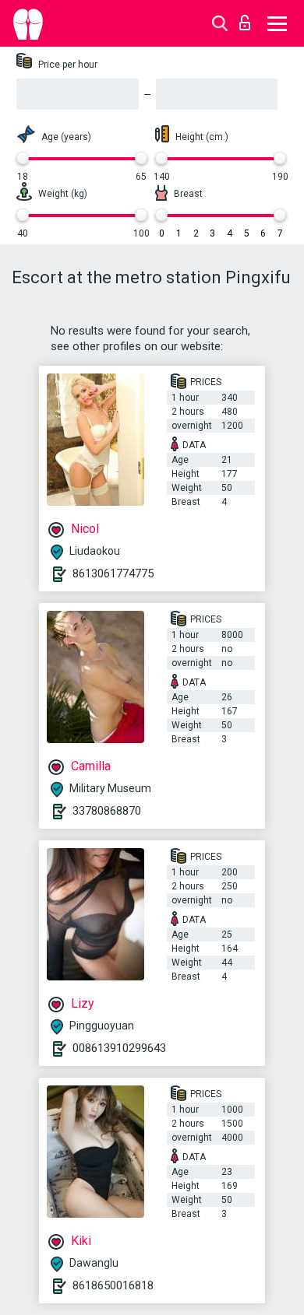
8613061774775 (113, 573)
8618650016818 (113, 1285)
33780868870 (106, 811)
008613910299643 (119, 1048)
